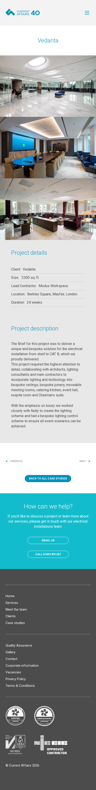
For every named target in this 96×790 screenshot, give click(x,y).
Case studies (15, 623)
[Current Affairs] (23, 12)
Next (82, 461)
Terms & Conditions (20, 686)
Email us (48, 540)
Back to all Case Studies (48, 478)
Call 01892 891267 (48, 554)
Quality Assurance (19, 645)
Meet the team (16, 609)
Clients (11, 616)
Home (10, 596)
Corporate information (22, 666)
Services (12, 603)
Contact (11, 659)
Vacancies (13, 672)
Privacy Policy (16, 679)
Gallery (10, 652)
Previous (16, 461)
